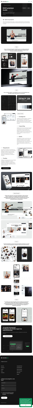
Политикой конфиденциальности (25, 402)
